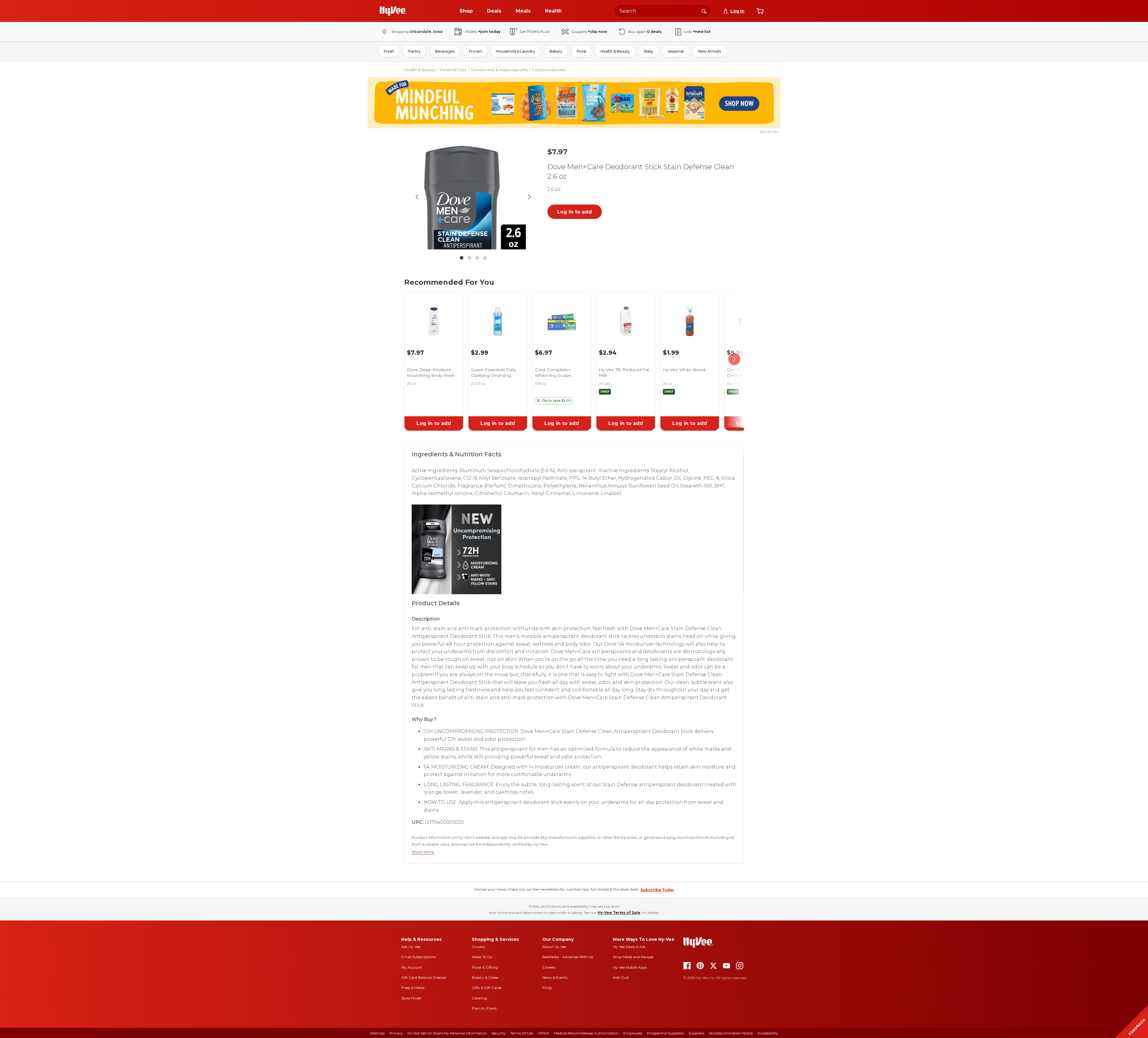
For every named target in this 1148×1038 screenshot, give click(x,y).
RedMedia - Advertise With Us (567, 957)
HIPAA (543, 1033)
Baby (648, 51)
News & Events (554, 977)
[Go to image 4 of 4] (485, 257)
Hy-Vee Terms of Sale (619, 912)
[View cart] (760, 11)
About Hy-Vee (554, 946)
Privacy (396, 1033)
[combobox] (662, 11)
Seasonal (676, 51)
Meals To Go (482, 957)
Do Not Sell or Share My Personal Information (447, 1033)
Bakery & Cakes (485, 977)
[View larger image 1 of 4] (473, 196)
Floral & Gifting (485, 967)
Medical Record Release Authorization (586, 1033)
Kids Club (621, 977)
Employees (632, 1033)
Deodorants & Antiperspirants (499, 69)
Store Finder (411, 998)
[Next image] (529, 196)
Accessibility (768, 1033)
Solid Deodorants (549, 69)
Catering (479, 998)
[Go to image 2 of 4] (469, 257)
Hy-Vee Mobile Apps (630, 967)
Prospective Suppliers (665, 1033)
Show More (423, 852)
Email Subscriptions (418, 957)
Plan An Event (484, 1008)
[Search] (704, 11)
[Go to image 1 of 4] (461, 257)
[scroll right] (734, 359)
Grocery (479, 946)
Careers (548, 967)
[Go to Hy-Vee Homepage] (393, 11)
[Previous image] (417, 196)
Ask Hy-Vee (410, 946)
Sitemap (377, 1033)
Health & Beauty (615, 51)
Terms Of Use (521, 1033)
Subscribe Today (657, 890)
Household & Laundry (515, 51)
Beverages (445, 51)
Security (498, 1033)
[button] (554, 400)
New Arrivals (709, 51)
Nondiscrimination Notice (731, 1033)
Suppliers (696, 1033)
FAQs (547, 987)
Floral (581, 51)
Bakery (555, 51)
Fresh (389, 51)
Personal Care (453, 69)
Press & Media (413, 987)
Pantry (414, 51)
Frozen (475, 51)
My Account (411, 967)
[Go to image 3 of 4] (477, 257)
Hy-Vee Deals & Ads (629, 946)
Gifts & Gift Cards (486, 987)
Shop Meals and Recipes (633, 957)
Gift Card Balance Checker (424, 977)
